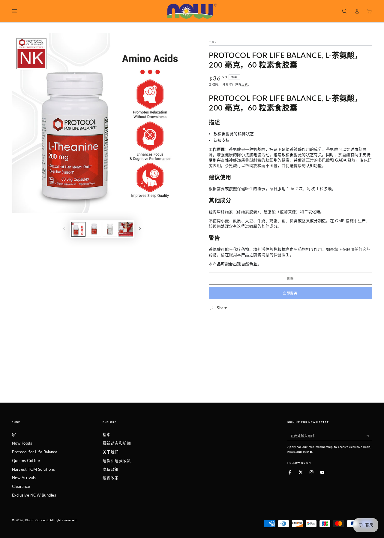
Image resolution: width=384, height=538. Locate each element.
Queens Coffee (26, 460)
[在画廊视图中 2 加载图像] (94, 229)
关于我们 (111, 451)
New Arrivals (24, 477)
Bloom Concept (36, 520)
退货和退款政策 (117, 460)
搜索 (107, 434)
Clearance (21, 486)
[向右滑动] (139, 229)
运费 (245, 84)
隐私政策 (111, 469)
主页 (211, 42)
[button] (344, 11)
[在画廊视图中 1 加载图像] (78, 229)
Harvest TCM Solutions (33, 469)
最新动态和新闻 (117, 443)
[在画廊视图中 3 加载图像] (110, 229)
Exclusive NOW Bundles (34, 495)
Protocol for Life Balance (34, 451)
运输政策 (111, 477)
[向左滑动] (64, 229)
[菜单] (14, 11)
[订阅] (369, 435)
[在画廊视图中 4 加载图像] (125, 229)
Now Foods (22, 443)
